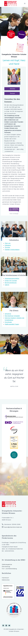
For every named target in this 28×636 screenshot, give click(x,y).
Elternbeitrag (6, 566)
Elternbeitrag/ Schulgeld (12, 316)
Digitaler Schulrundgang (12, 249)
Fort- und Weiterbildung (9, 568)
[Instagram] (6, 625)
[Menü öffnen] (24, 3)
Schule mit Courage (11, 280)
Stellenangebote (7, 564)
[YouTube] (9, 625)
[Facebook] (3, 625)
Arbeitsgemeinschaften (12, 278)
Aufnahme (8, 314)
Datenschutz (6, 580)
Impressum (5, 577)
